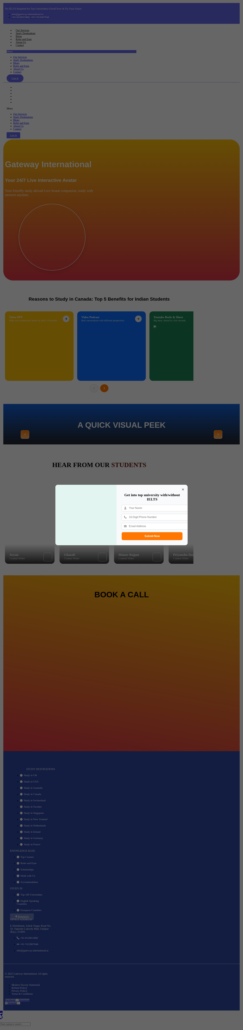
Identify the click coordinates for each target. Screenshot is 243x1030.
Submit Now (152, 536)
